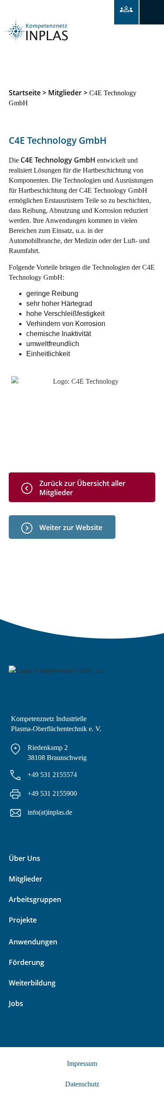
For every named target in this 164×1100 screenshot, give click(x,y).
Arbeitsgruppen (35, 899)
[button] (152, 12)
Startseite (25, 92)
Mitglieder (65, 92)
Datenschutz (82, 1084)
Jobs (16, 1003)
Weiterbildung (32, 983)
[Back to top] (145, 1081)
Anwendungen (33, 941)
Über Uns (24, 858)
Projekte (23, 920)
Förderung (26, 962)
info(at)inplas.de (50, 812)
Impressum (82, 1063)
